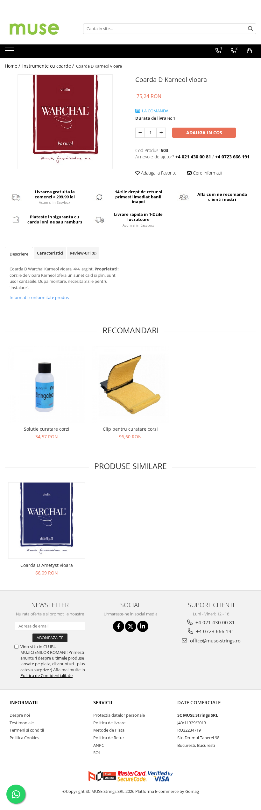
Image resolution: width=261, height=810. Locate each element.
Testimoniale (22, 723)
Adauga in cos (204, 132)
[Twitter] (130, 626)
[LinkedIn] (142, 626)
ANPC (98, 745)
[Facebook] (118, 626)
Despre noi (20, 715)
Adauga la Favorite (158, 173)
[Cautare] (250, 28)
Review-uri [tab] (83, 253)
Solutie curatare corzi (46, 429)
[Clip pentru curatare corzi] (130, 384)
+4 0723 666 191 (214, 631)
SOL (97, 752)
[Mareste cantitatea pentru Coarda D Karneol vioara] (161, 133)
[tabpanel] (65, 121)
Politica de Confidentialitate (46, 675)
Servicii (102, 702)
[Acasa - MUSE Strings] (36, 28)
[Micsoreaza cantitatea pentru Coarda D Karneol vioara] (140, 133)
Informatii (24, 702)
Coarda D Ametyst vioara (46, 565)
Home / (13, 66)
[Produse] (10, 52)
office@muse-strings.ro (215, 640)
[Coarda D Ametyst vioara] (46, 520)
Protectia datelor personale (119, 715)
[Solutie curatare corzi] (46, 384)
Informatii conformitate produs (39, 297)
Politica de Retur (108, 737)
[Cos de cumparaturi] (249, 50)
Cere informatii (207, 173)
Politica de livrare (109, 723)
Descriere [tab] (19, 254)
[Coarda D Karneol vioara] (65, 121)
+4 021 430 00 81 (214, 622)
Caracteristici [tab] (50, 253)
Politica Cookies (24, 737)
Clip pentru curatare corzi (130, 429)
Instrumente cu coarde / (48, 66)
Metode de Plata (108, 730)
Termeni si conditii (27, 730)
